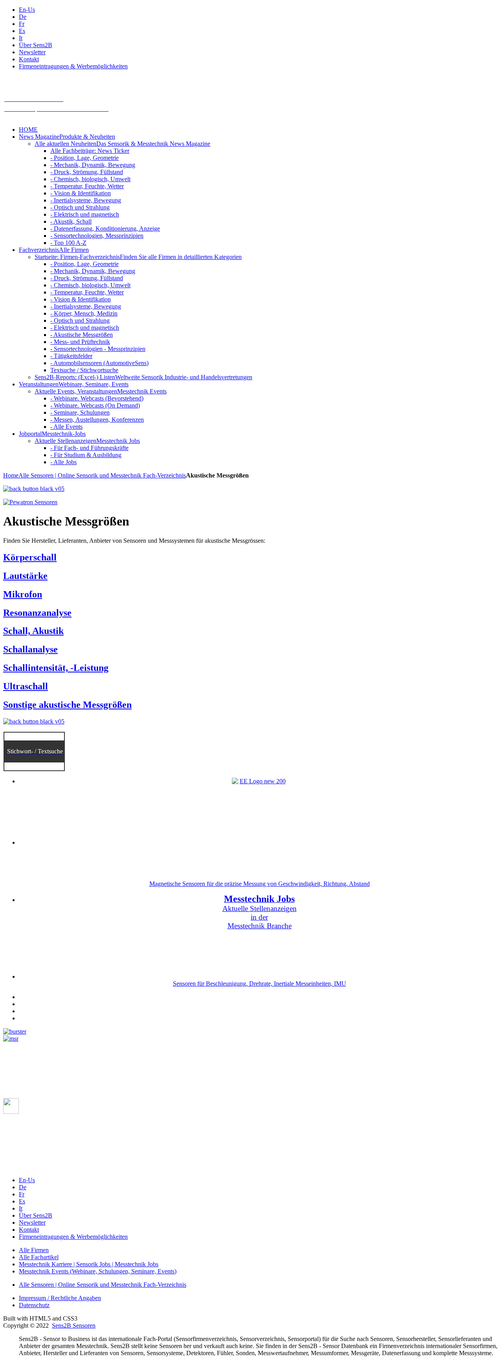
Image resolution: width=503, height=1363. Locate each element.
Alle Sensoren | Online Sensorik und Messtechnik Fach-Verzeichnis (102, 475)
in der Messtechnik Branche (260, 921)
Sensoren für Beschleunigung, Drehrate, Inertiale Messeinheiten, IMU (259, 983)
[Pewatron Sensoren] (30, 502)
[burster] (14, 1031)
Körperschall (30, 557)
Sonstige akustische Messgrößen (67, 705)
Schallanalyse (30, 649)
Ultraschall (25, 686)
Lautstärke (25, 576)
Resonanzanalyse (37, 613)
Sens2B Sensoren (73, 1325)
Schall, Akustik (33, 631)
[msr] (10, 1038)
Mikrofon (22, 594)
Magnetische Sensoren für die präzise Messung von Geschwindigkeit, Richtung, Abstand (259, 883)
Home (10, 475)
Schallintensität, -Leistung (55, 668)
